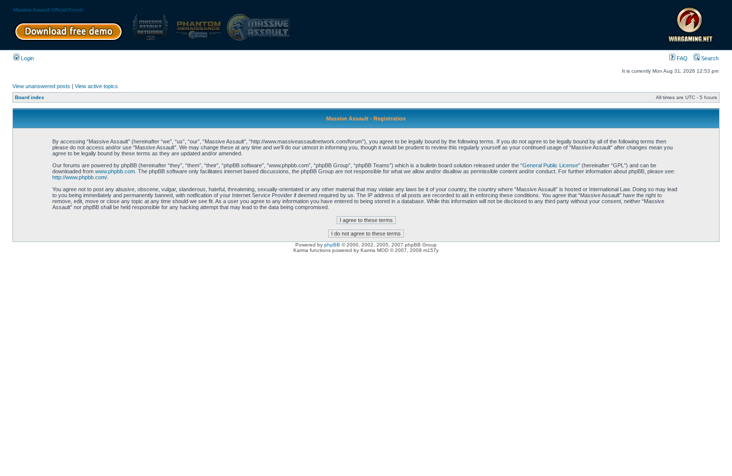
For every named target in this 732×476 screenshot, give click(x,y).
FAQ (681, 58)
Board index (29, 97)
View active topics (96, 86)
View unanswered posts (41, 86)
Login (26, 58)
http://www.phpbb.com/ (79, 177)
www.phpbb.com (115, 171)
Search (709, 58)
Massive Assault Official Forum (48, 9)
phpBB (332, 244)
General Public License (550, 165)
